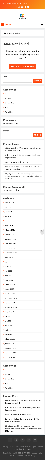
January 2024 (9, 343)
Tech (6, 107)
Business (8, 98)
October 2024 (10, 303)
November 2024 (11, 298)
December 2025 (10, 239)
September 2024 (11, 307)
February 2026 (10, 230)
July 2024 (8, 316)
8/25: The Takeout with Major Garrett (15, 3)
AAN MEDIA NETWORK (21, 453)
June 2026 (8, 212)
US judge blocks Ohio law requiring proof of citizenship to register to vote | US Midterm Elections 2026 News (23, 176)
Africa (7, 94)
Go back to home (22, 66)
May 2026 (8, 216)
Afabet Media (37, 453)
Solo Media (7, 453)
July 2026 (8, 207)
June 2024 (8, 321)
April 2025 (8, 275)
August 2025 (9, 257)
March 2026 (9, 225)
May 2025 (8, 271)
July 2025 (8, 262)
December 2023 (10, 348)
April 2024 (8, 330)
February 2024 (10, 339)
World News (9, 112)
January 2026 (9, 234)
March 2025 (9, 280)
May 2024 (8, 325)
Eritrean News (9, 103)
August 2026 (9, 202)
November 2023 (10, 353)
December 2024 (10, 293)
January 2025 (9, 289)
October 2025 (10, 248)
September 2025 (11, 253)
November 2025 (10, 243)
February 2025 (10, 284)
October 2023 (10, 357)
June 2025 (8, 266)
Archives (20, 456)
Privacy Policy (30, 456)
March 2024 (9, 334)
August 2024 (9, 312)
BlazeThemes (26, 449)
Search (6, 76)
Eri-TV (12, 456)
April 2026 (8, 221)
